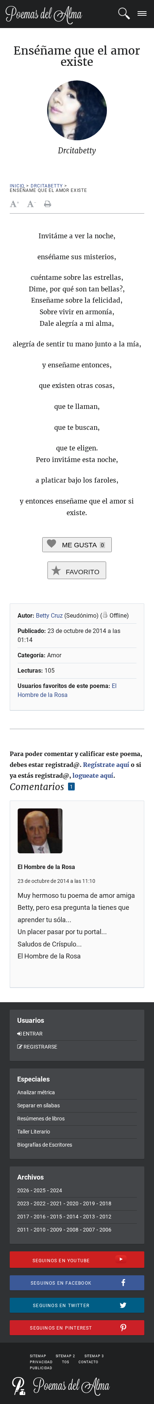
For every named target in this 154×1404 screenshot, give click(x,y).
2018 (105, 1203)
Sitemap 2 (65, 1356)
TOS (65, 1362)
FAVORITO (81, 572)
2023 (23, 1203)
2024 (56, 1190)
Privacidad (41, 1362)
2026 (23, 1190)
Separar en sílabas (38, 1105)
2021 (56, 1203)
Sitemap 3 (94, 1356)
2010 (40, 1229)
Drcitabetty (46, 186)
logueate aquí (93, 775)
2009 (56, 1229)
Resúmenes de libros (41, 1118)
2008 (72, 1229)
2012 (105, 1216)
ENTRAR (33, 1033)
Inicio (17, 186)
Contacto (88, 1362)
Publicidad (41, 1368)
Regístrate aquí (106, 764)
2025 (40, 1190)
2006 (105, 1229)
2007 (89, 1229)
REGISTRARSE (40, 1046)
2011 (23, 1229)
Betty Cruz (49, 615)
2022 (40, 1203)
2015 (56, 1216)
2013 (89, 1216)
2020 (72, 1203)
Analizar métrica (36, 1092)
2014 (72, 1216)
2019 (89, 1203)
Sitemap (38, 1356)
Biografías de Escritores (44, 1144)
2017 (23, 1216)
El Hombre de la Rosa (46, 867)
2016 (40, 1216)
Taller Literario (33, 1131)
